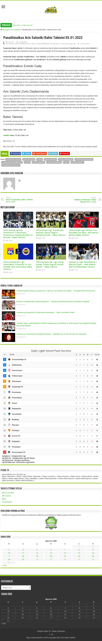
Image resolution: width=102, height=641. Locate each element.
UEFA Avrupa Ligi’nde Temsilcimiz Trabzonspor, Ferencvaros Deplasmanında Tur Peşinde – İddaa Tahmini (18, 234)
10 (9, 553)
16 (93, 553)
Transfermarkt (7, 502)
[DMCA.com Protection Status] (51, 523)
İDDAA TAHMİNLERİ (42, 44)
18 (23, 556)
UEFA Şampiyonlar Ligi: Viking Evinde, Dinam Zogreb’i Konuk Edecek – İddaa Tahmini (49, 264)
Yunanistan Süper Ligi (68, 44)
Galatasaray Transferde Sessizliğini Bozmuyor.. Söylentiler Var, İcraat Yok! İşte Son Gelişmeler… (52, 334)
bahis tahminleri (66, 159)
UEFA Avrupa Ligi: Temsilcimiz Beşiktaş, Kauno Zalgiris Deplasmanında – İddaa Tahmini (50, 232)
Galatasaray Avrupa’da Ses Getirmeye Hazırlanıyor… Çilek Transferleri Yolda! (45, 312)
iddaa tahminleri (54, 162)
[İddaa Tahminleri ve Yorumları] (51, 10)
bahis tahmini (50, 159)
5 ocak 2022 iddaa (13, 159)
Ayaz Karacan (9, 42)
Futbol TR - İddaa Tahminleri (54, 631)
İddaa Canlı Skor (8, 493)
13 (51, 553)
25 (23, 559)
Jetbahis (6, 135)
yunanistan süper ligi (11, 165)
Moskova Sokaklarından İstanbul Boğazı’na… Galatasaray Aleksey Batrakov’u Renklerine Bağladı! (52, 302)
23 (93, 556)
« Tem (4, 565)
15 (79, 553)
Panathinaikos (55, 44)
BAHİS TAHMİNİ (20, 44)
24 (9, 559)
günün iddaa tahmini (84, 159)
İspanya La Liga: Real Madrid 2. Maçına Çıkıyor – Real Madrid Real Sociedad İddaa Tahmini (83, 264)
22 (79, 556)
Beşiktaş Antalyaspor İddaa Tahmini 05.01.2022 (85, 200)
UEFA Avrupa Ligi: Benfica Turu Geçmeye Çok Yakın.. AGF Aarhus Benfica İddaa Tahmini (83, 232)
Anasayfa (6, 30)
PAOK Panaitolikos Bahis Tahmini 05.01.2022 (19, 200)
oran (66, 162)
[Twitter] (52, 634)
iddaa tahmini (38, 162)
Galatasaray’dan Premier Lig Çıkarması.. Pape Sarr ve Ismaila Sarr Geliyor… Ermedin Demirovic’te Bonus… (56, 291)
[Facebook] (49, 634)
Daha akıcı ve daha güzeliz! (23, 25)
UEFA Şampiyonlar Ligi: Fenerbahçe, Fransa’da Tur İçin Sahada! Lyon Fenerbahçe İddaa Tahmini (17, 265)
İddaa (33, 44)
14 (65, 553)
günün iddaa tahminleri (12, 162)
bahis (40, 159)
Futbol (28, 44)
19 (37, 556)
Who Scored (6, 496)
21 (65, 556)
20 (51, 556)
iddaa (27, 162)
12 (37, 553)
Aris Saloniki (15, 30)
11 (23, 553)
